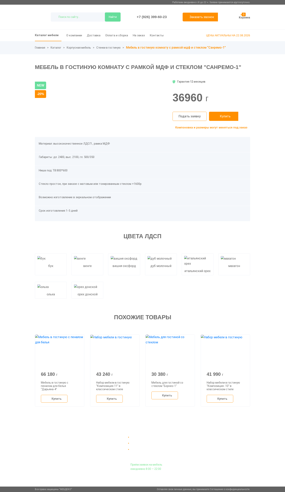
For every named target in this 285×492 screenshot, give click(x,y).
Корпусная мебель (79, 47)
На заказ (139, 35)
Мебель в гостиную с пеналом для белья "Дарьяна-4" (54, 386)
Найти (113, 16)
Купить (225, 116)
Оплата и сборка (116, 35)
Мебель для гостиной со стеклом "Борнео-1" (167, 384)
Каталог (56, 47)
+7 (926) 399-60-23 (152, 17)
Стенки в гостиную (108, 47)
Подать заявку (190, 116)
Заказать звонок (202, 17)
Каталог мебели (47, 35)
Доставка (93, 35)
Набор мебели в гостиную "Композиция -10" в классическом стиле (223, 386)
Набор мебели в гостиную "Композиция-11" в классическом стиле (113, 386)
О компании (74, 35)
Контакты (157, 35)
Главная (40, 47)
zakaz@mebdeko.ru (214, 446)
